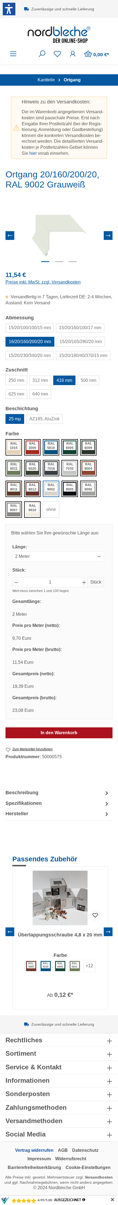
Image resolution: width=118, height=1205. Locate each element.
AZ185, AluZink (44, 418)
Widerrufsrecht (70, 1158)
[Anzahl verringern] (16, 582)
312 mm (40, 380)
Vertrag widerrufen (34, 1150)
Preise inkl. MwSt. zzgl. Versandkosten (43, 282)
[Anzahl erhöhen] (84, 582)
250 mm (16, 380)
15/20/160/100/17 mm (80, 327)
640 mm (40, 394)
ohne (51, 509)
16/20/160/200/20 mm (30, 341)
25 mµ (15, 418)
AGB (63, 1150)
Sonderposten (27, 1093)
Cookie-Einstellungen (88, 1167)
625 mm (16, 394)
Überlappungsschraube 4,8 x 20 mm (60, 935)
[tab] (57, 792)
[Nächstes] (108, 235)
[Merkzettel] (57, 53)
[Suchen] (42, 53)
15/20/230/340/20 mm (30, 355)
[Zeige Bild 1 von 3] (45, 261)
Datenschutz (85, 1150)
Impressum (39, 1158)
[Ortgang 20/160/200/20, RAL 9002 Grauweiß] (59, 235)
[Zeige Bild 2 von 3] (59, 261)
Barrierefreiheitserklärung (34, 1167)
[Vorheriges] (9, 235)
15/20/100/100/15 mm (30, 327)
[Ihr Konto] (72, 53)
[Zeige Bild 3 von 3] (73, 261)
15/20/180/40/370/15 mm (83, 355)
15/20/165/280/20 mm (81, 341)
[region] (59, 235)
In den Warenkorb (59, 732)
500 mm (88, 380)
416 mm (64, 380)
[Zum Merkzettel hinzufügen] (95, 915)
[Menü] (13, 53)
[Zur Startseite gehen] (59, 34)
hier (33, 153)
